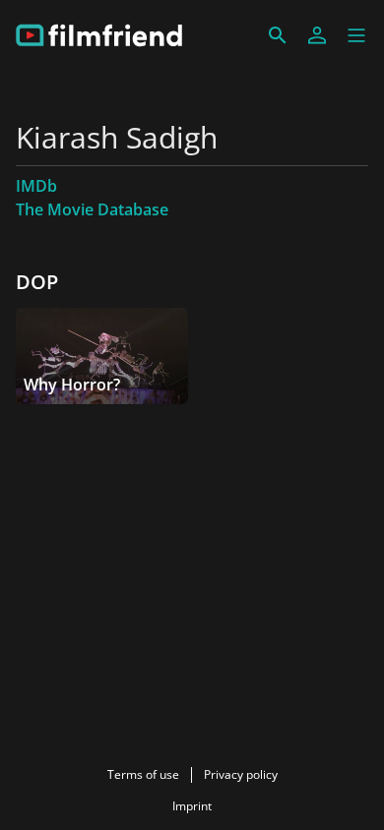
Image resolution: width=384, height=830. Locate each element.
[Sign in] (317, 35)
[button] (356, 35)
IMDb (36, 186)
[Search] (277, 35)
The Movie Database (92, 209)
